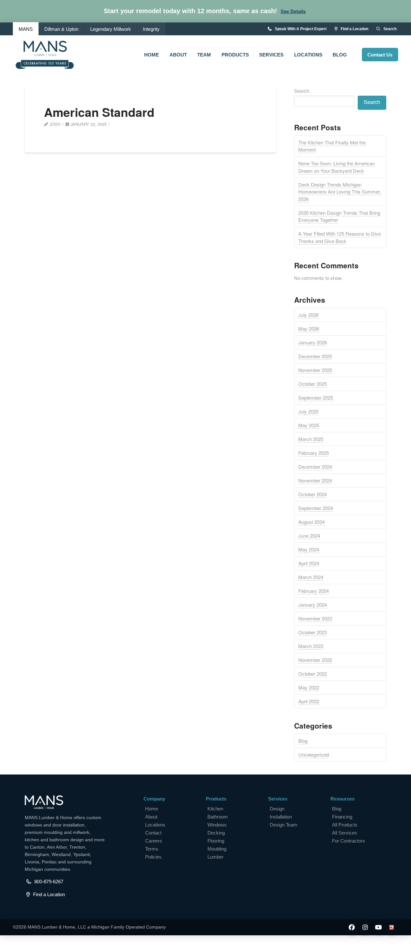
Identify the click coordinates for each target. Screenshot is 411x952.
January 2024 (312, 604)
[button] (293, 11)
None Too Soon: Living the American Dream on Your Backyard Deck (336, 167)
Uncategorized (313, 754)
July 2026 (308, 314)
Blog (303, 740)
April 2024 (308, 563)
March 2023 (310, 646)
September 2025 (315, 397)
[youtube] (378, 927)
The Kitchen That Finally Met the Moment (332, 146)
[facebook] (351, 927)
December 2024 (315, 466)
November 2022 (315, 659)
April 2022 (308, 701)
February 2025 (313, 452)
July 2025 (308, 411)
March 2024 (310, 577)
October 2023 (312, 632)
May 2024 (308, 549)
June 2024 (309, 535)
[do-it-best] (391, 927)
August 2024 (311, 521)
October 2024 (312, 494)
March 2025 (310, 439)
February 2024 (313, 590)
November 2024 (315, 480)
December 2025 (315, 356)
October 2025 (312, 383)
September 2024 (315, 508)
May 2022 (308, 687)
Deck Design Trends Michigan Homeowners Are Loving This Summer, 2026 (339, 191)
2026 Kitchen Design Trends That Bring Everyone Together (339, 216)
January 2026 (312, 342)
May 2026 (308, 328)
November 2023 (315, 618)
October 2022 (312, 673)
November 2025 (315, 370)
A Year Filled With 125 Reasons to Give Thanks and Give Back (339, 237)
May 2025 (308, 425)
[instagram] (365, 927)
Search (301, 90)
